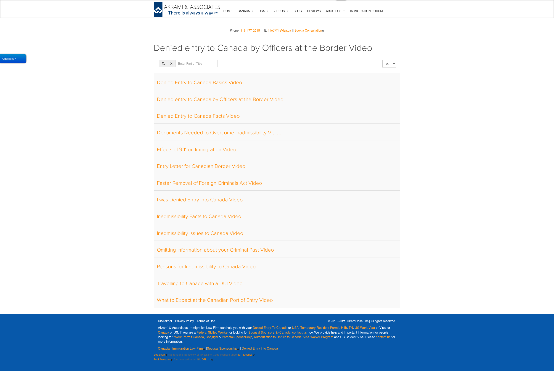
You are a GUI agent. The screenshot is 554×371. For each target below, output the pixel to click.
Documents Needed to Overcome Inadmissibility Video (219, 132)
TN (351, 327)
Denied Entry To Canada (270, 327)
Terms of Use (206, 321)
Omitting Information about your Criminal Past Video (215, 250)
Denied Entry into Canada (260, 348)
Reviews (314, 11)
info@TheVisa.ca (279, 30)
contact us (299, 332)
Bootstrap (159, 354)
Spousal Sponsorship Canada (269, 332)
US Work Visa (365, 327)
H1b (344, 327)
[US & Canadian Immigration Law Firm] (187, 9)
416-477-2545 (250, 30)
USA (262, 11)
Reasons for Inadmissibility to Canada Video (206, 266)
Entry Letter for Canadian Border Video (201, 166)
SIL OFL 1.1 (204, 359)
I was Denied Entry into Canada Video (200, 199)
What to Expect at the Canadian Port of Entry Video (215, 300)
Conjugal (212, 336)
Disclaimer (165, 321)
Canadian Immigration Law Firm (180, 348)
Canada (244, 11)
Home (227, 11)
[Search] (163, 63)
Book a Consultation (308, 30)
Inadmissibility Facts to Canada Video (199, 216)
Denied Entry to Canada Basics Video (199, 82)
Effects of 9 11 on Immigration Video (196, 149)
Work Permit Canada (189, 336)
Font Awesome (162, 359)
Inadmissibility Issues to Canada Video (200, 233)
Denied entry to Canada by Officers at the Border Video (220, 99)
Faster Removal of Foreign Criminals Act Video (209, 183)
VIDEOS (280, 11)
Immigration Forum (366, 11)
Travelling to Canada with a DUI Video (200, 283)
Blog (298, 11)
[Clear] (171, 63)
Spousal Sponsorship (222, 348)
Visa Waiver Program (318, 336)
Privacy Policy (184, 321)
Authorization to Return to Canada (277, 336)
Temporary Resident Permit (319, 327)
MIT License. (245, 354)
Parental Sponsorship (237, 336)
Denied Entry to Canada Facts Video (198, 116)
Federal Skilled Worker (212, 332)
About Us (334, 11)
